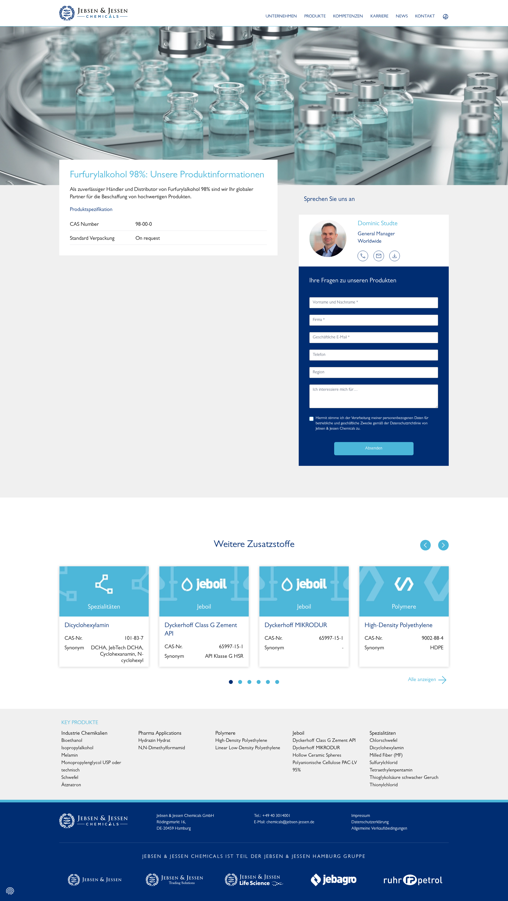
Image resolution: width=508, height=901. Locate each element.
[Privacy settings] (10, 891)
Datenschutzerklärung (370, 822)
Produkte (315, 17)
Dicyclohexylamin (387, 748)
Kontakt (425, 17)
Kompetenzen (348, 17)
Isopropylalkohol (77, 748)
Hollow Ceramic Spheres (317, 755)
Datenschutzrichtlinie (405, 423)
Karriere (379, 17)
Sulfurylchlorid (383, 763)
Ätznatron (71, 785)
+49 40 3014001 (276, 816)
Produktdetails (304, 662)
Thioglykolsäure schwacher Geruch (404, 778)
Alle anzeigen (422, 680)
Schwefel (69, 778)
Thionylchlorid (384, 785)
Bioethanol (71, 741)
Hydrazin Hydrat (154, 741)
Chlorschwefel (383, 741)
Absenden (373, 449)
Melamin (69, 755)
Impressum (360, 816)
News (402, 17)
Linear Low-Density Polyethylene (247, 748)
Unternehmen (281, 17)
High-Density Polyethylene (241, 741)
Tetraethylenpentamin (391, 770)
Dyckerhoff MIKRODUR (316, 748)
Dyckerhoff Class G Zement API (324, 741)
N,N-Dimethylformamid (161, 748)
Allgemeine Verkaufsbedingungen (379, 829)
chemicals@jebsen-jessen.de (290, 822)
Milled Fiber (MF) (386, 755)
